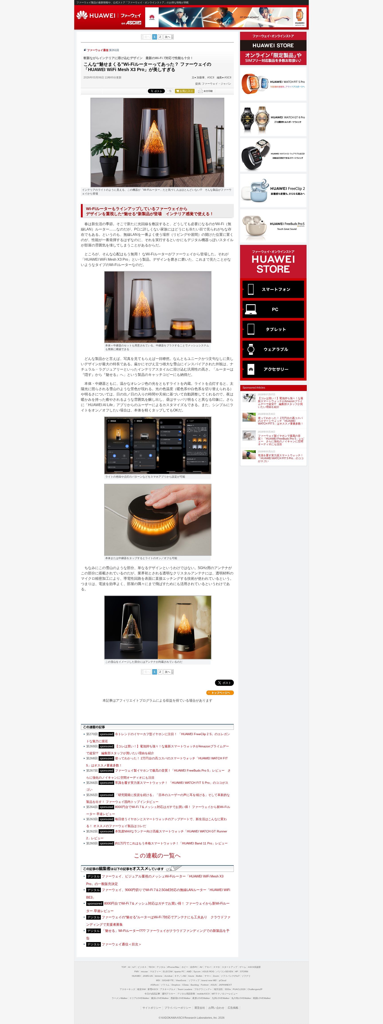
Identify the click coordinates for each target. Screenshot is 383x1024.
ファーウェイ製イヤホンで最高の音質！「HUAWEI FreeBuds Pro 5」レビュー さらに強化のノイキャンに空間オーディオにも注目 (281, 440)
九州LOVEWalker (220, 998)
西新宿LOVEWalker (180, 998)
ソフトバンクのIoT (230, 976)
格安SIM (141, 989)
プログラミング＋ (203, 989)
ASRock (154, 985)
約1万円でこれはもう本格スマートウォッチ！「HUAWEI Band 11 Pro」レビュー (171, 843)
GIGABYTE (168, 980)
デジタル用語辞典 (186, 993)
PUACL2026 (239, 989)
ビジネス (142, 967)
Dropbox (176, 985)
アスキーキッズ (127, 989)
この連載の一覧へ (157, 855)
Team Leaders (185, 989)
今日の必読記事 (152, 993)
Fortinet (205, 985)
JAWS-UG (148, 976)
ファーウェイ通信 (97, 50)
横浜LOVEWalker (160, 998)
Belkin (199, 976)
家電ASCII (153, 989)
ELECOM (167, 971)
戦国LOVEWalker (262, 998)
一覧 (169, 91)
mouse (144, 971)
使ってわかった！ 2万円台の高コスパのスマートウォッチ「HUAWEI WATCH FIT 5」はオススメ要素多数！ (280, 421)
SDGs (228, 989)
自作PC (194, 967)
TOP (123, 967)
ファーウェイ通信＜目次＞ (122, 944)
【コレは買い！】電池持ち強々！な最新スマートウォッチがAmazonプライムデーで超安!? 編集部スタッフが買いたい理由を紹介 (280, 402)
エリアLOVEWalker (139, 998)
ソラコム (165, 985)
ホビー (185, 967)
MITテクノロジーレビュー (225, 993)
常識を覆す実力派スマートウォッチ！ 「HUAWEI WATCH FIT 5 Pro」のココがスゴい (281, 458)
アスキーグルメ (168, 989)
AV (201, 967)
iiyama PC (179, 971)
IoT (134, 967)
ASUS (214, 985)
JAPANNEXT (225, 985)
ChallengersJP (255, 989)
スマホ (216, 967)
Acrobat (168, 976)
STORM (244, 971)
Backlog (195, 985)
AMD (189, 971)
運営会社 (199, 1007)
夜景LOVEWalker (201, 998)
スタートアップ (229, 967)
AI (129, 967)
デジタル (160, 967)
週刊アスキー (168, 993)
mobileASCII (203, 993)
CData (185, 985)
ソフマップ (193, 980)
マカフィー (155, 971)
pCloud (222, 980)
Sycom (196, 971)
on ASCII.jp (131, 23)
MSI (158, 980)
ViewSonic (181, 980)
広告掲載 (233, 1007)
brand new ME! (209, 980)
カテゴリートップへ (220, 693)
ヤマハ (207, 976)
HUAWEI (109, 15)
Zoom (216, 976)
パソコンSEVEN (224, 971)
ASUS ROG (208, 971)
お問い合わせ (216, 1007)
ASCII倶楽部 (254, 967)
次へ (167, 36)
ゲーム (242, 967)
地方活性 (218, 989)
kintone (158, 976)
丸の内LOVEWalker (241, 998)
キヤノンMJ (180, 976)
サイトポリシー (152, 1007)
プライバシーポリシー (177, 1007)
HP (236, 971)
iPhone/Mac (173, 967)
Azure (191, 976)
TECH (151, 967)
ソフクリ (246, 976)
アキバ (208, 967)
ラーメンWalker (119, 998)
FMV (136, 971)
